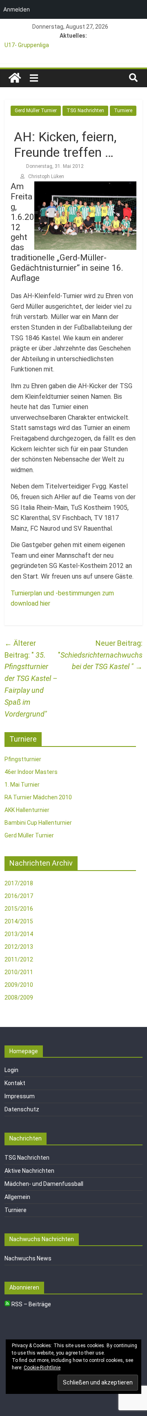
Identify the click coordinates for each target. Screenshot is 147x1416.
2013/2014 (18, 934)
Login (11, 1070)
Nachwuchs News (27, 1258)
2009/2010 (18, 985)
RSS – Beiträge (30, 1304)
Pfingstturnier (22, 759)
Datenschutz (21, 1109)
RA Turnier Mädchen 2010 (38, 797)
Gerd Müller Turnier (36, 110)
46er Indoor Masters (31, 772)
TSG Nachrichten (85, 110)
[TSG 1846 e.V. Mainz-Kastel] (14, 78)
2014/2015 (18, 921)
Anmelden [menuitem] (16, 9)
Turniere (123, 110)
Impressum (19, 1096)
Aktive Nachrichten (29, 1170)
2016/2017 (18, 896)
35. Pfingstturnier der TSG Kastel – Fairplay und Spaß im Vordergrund (31, 678)
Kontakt (14, 1083)
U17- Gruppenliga (26, 45)
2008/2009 (18, 997)
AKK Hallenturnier (26, 810)
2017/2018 (18, 883)
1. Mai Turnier (22, 784)
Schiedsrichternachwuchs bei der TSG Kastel (101, 661)
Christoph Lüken (46, 176)
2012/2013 (18, 946)
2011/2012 (18, 959)
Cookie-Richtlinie (42, 1368)
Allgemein (17, 1197)
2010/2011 (18, 972)
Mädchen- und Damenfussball (43, 1184)
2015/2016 (18, 908)
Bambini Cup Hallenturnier (38, 822)
